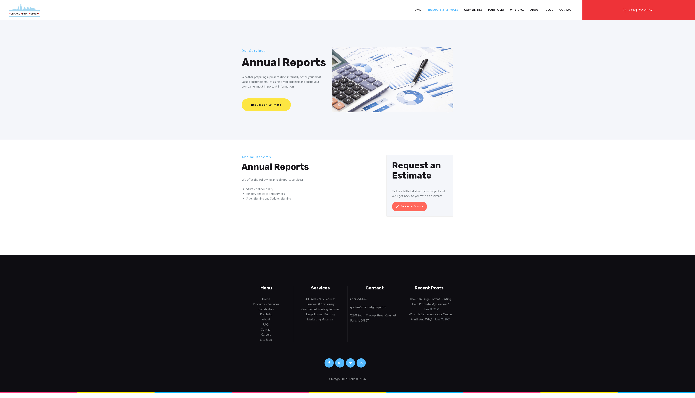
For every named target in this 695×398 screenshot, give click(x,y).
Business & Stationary (320, 304)
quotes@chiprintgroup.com (368, 307)
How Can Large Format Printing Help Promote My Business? (430, 302)
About (266, 319)
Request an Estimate (412, 206)
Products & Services (266, 304)
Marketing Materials (320, 319)
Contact (266, 329)
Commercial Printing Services (320, 309)
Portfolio (266, 314)
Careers (266, 334)
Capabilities (266, 309)
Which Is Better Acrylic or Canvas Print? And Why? (430, 317)
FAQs (266, 324)
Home (266, 299)
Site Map (266, 339)
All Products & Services (320, 299)
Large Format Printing (320, 314)
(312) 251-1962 (359, 299)
